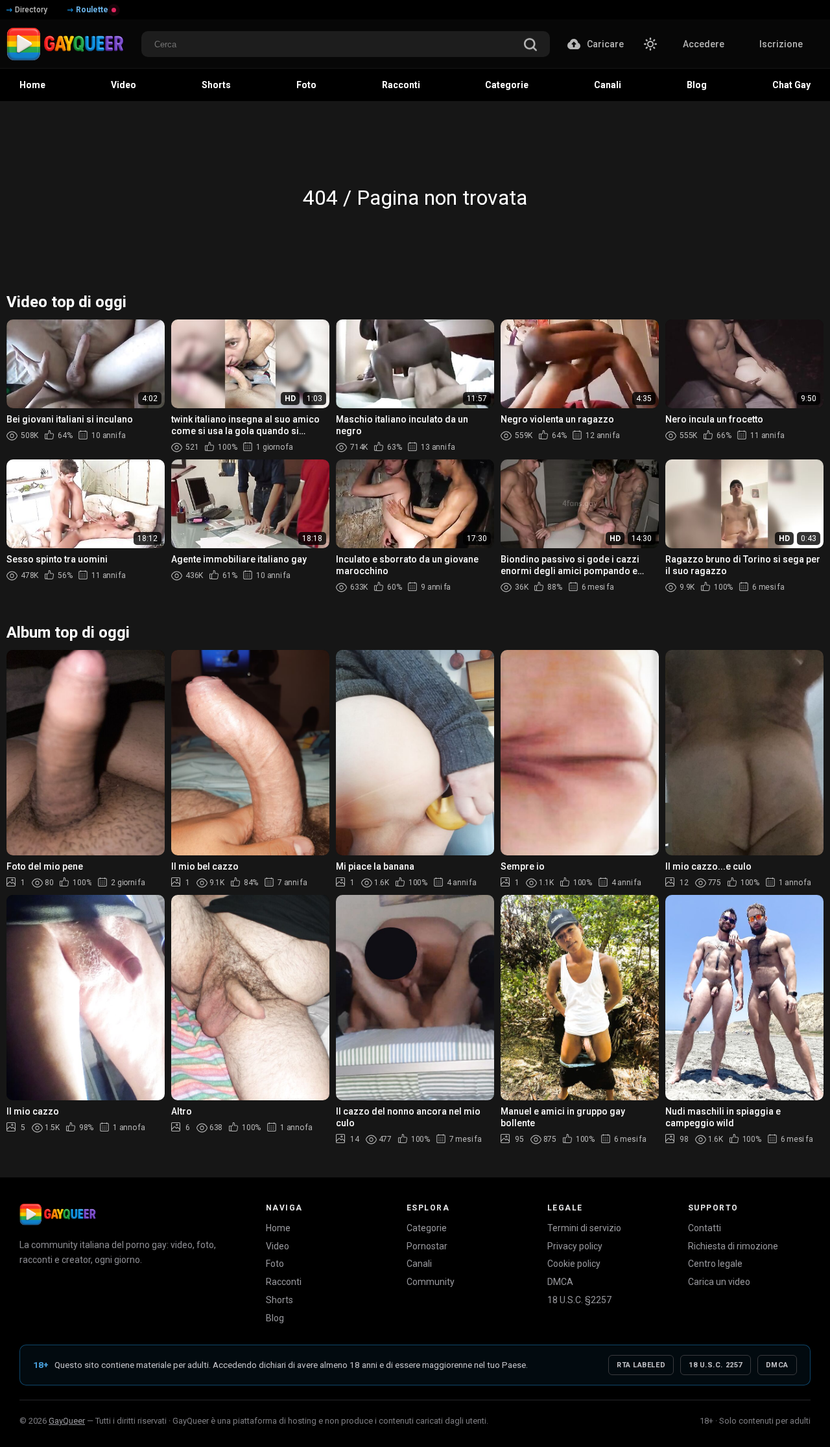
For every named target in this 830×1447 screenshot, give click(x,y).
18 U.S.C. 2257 (715, 1365)
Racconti (284, 1282)
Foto (275, 1263)
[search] (530, 45)
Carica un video (719, 1282)
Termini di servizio (584, 1228)
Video (277, 1246)
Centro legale (715, 1263)
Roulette (92, 9)
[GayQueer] (57, 1214)
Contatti (704, 1228)
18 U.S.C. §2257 (579, 1300)
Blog (275, 1318)
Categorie (427, 1228)
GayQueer (67, 1421)
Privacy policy (574, 1246)
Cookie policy (573, 1263)
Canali (419, 1263)
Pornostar (427, 1246)
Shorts (279, 1300)
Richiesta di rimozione (733, 1246)
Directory (31, 9)
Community (431, 1282)
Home (278, 1228)
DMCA (560, 1282)
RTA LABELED (641, 1365)
